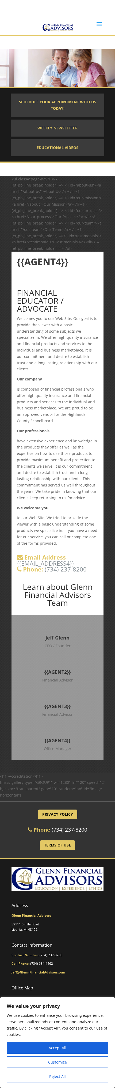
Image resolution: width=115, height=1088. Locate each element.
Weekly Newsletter (57, 127)
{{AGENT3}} (57, 706)
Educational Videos (57, 147)
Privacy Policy (57, 814)
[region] (57, 1042)
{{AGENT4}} (57, 740)
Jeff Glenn (57, 637)
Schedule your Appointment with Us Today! (57, 105)
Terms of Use (57, 845)
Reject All (57, 1076)
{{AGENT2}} (57, 672)
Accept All (57, 1047)
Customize (57, 1062)
